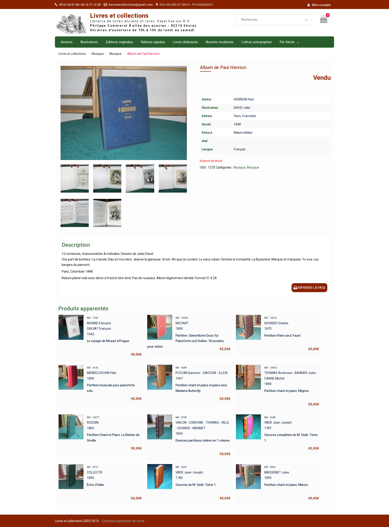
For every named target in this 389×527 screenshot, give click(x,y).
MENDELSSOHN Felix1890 (114, 383)
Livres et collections (119, 15)
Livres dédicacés (185, 42)
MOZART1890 (189, 333)
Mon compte (321, 5)
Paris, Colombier (245, 116)
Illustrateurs (89, 42)
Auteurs (66, 42)
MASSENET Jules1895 (291, 483)
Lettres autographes (256, 42)
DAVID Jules (242, 107)
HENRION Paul (243, 99)
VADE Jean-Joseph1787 (291, 433)
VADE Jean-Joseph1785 (203, 483)
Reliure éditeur (243, 132)
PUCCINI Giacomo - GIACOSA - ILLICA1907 (203, 383)
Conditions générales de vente (123, 521)
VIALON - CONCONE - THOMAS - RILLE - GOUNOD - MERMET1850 (203, 436)
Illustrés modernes (219, 42)
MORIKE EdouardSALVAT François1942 (114, 336)
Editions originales (119, 42)
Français (239, 149)
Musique (98, 54)
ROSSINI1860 (114, 433)
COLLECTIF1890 (114, 483)
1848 (237, 124)
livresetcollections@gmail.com (131, 4)
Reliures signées (153, 42)
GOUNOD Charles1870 (291, 333)
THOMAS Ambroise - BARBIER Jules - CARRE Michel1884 (291, 386)
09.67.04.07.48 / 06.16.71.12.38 (79, 4)
